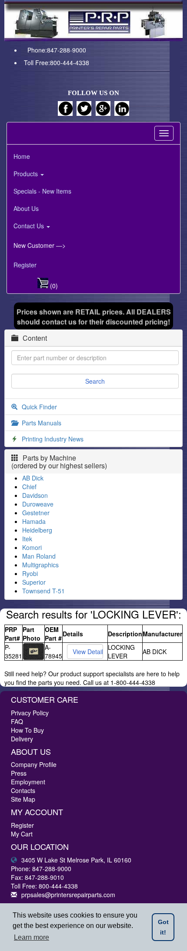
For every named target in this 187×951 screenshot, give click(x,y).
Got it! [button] (163, 927)
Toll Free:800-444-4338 (56, 62)
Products (26, 173)
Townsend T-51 (43, 590)
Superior (34, 582)
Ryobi (30, 573)
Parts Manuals (41, 422)
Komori (32, 547)
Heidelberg (37, 530)
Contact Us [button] (29, 225)
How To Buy (27, 730)
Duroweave (37, 504)
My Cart (22, 833)
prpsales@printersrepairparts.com (68, 894)
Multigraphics (40, 564)
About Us (26, 208)
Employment (28, 781)
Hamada (34, 521)
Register (25, 264)
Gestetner (36, 512)
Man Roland (39, 556)
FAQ (17, 721)
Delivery (22, 738)
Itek (27, 538)
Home (21, 156)
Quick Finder (39, 406)
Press (19, 773)
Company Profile (34, 764)
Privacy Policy (30, 712)
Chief (29, 486)
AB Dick (32, 478)
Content (35, 338)
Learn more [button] (31, 937)
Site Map (23, 799)
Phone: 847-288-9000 (41, 868)
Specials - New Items (42, 191)
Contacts (23, 790)
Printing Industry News (52, 438)
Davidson (35, 495)
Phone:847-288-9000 (56, 50)
